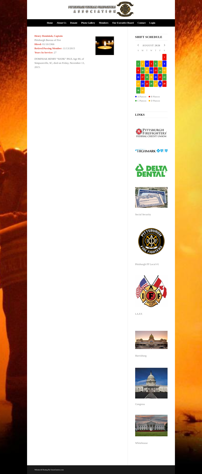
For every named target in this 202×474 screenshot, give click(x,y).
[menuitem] (50, 23)
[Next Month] (164, 45)
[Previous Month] (138, 45)
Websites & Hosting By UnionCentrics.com (49, 470)
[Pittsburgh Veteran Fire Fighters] (101, 9)
